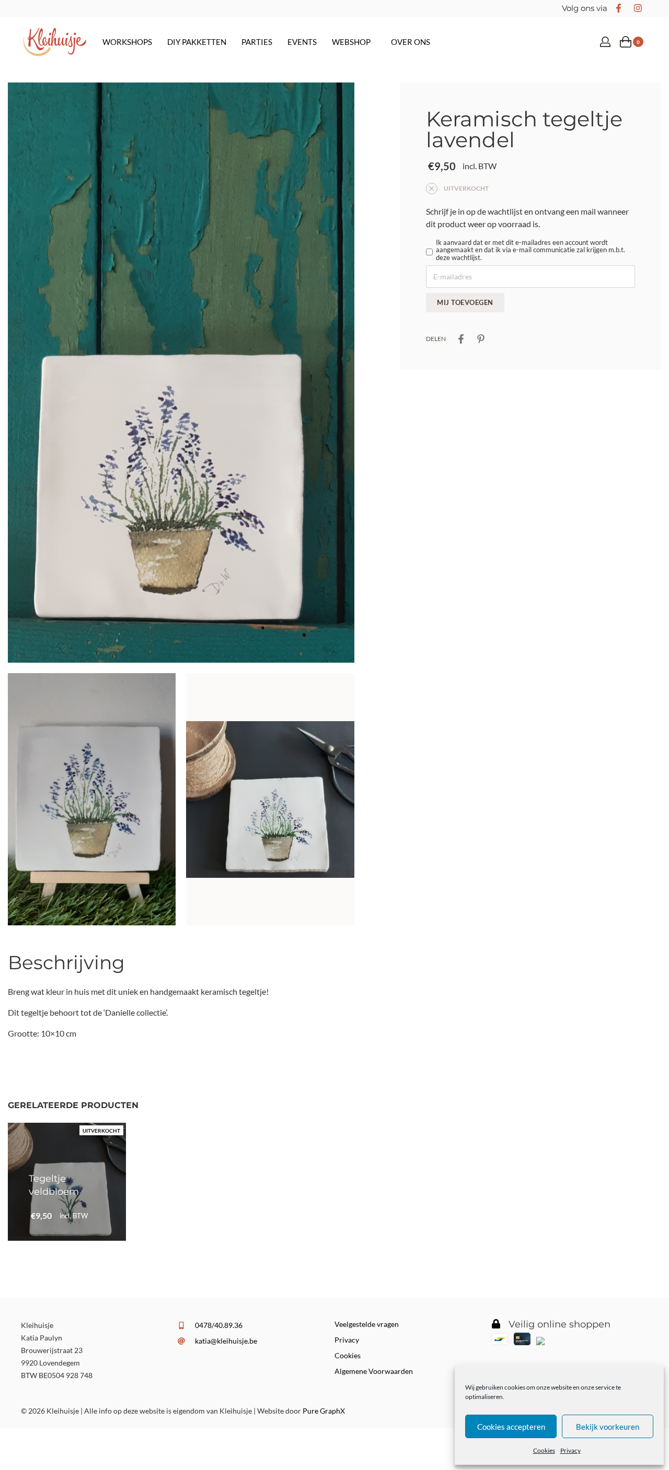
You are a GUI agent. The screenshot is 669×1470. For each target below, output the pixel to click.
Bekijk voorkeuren (607, 1426)
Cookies (544, 1450)
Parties (256, 41)
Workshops (127, 41)
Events (302, 41)
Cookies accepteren (511, 1426)
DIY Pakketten (196, 41)
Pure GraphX (324, 1410)
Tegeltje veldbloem (54, 1185)
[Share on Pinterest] (481, 339)
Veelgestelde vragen (366, 1324)
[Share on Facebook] (461, 339)
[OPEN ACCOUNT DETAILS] (605, 42)
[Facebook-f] (618, 8)
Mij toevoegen (465, 302)
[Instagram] (637, 8)
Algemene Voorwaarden (373, 1371)
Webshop (351, 41)
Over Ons (410, 41)
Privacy (570, 1450)
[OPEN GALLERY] (181, 373)
